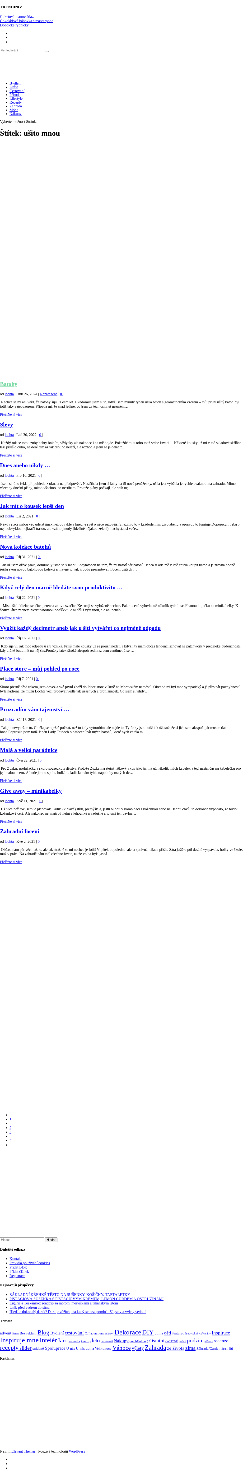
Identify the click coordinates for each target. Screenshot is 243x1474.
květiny (86, 1341)
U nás (70, 1348)
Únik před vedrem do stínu (29, 1307)
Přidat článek (19, 1271)
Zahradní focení (19, 831)
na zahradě (107, 1341)
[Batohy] (121, 374)
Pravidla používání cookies (29, 1263)
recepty (9, 1347)
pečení (182, 1341)
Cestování (16, 91)
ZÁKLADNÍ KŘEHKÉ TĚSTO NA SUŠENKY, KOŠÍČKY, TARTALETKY (69, 1295)
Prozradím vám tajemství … (35, 709)
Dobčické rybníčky (14, 25)
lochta (9, 394)
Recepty (15, 102)
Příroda (14, 95)
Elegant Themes (23, 1451)
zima (190, 1348)
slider (25, 1348)
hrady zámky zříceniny (198, 1333)
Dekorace (127, 1332)
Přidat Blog (18, 1267)
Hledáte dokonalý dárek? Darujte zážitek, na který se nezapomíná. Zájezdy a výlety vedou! (77, 1312)
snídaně (38, 1348)
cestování (74, 1333)
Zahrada (15, 106)
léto (96, 1340)
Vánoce (121, 1347)
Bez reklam (28, 1333)
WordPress (77, 1451)
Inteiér (48, 1340)
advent (5, 1333)
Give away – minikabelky (31, 791)
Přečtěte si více (11, 414)
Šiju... (224, 1348)
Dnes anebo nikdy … (25, 465)
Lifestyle (16, 98)
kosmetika (74, 1341)
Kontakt (15, 1259)
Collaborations (94, 1333)
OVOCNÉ (171, 1341)
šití (231, 1348)
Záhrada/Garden (208, 1348)
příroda (209, 1341)
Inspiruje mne (19, 1340)
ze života (175, 1348)
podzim (195, 1341)
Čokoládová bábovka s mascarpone (26, 21)
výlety (138, 1348)
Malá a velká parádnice (28, 750)
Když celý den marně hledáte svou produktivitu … (61, 587)
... (10, 1123)
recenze (221, 1340)
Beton (15, 1333)
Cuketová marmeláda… (18, 17)
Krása (13, 87)
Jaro (63, 1340)
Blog (43, 1332)
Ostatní (156, 1341)
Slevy (6, 424)
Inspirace (221, 1333)
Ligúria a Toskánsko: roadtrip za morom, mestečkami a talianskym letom (63, 1303)
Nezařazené (48, 394)
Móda (13, 110)
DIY (148, 1332)
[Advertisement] (121, 184)
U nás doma (85, 1348)
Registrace (17, 1276)
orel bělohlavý (139, 1341)
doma (159, 1333)
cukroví (109, 1333)
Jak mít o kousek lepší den (32, 506)
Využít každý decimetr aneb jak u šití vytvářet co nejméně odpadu (80, 628)
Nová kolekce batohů (25, 547)
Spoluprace (55, 1348)
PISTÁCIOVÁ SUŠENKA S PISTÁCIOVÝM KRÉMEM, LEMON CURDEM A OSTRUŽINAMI (86, 1299)
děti (167, 1332)
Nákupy (15, 114)
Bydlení (15, 83)
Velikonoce (103, 1348)
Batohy (8, 384)
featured (178, 1333)
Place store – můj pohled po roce (39, 669)
